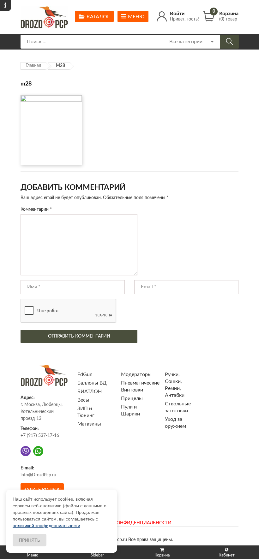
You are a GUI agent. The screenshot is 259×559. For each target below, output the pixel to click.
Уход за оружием (175, 423)
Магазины (89, 424)
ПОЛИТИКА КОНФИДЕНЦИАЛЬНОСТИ (129, 523)
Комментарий (36, 209)
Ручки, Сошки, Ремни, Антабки (174, 385)
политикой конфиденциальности (46, 525)
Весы (83, 400)
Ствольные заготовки (178, 407)
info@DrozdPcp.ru (38, 475)
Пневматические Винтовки (140, 386)
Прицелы (132, 398)
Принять (29, 540)
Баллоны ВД (92, 382)
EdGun (85, 374)
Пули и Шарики (130, 410)
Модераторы (136, 374)
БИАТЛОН (89, 391)
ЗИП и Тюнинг (85, 412)
